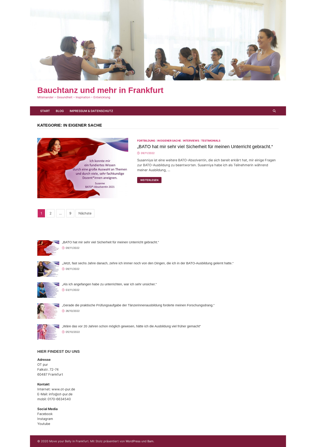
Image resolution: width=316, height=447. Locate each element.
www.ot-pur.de (63, 389)
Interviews (191, 140)
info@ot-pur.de (60, 394)
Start (45, 111)
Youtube (43, 424)
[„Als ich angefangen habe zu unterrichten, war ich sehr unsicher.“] (48, 285)
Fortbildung (146, 140)
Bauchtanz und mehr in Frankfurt (100, 90)
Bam (150, 441)
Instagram (45, 419)
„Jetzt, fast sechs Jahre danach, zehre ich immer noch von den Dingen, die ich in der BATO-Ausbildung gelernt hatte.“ (148, 263)
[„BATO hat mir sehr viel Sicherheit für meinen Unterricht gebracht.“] (48, 243)
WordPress (133, 441)
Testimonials (210, 140)
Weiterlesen (149, 180)
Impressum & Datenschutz (91, 111)
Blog (60, 111)
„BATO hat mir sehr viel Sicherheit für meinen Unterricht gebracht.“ (205, 146)
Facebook (45, 414)
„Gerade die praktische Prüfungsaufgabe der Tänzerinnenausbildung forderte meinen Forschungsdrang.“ (138, 305)
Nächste (84, 213)
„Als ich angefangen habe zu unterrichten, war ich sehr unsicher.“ (109, 284)
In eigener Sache (169, 140)
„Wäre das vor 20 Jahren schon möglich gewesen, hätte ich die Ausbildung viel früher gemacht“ (131, 326)
